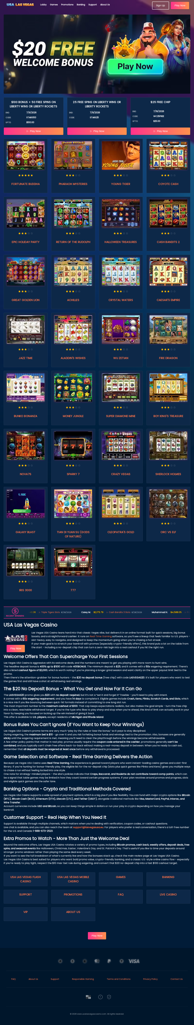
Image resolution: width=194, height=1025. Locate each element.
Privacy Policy (150, 979)
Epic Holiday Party (25, 242)
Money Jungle (73, 416)
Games (54, 4)
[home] (20, 8)
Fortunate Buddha (26, 184)
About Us (105, 4)
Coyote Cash (168, 184)
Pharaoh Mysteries (73, 184)
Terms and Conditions (119, 979)
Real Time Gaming (101, 636)
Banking (81, 4)
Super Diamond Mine (121, 416)
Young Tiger (120, 184)
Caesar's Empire (168, 300)
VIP (25, 912)
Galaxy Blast (25, 532)
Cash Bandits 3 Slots (98, 612)
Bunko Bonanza (25, 416)
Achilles (73, 300)
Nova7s (25, 474)
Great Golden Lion (26, 300)
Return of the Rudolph (73, 242)
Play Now (180, 5)
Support (92, 4)
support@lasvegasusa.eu (88, 827)
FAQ (120, 894)
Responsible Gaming (83, 979)
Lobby (43, 4)
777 (73, 590)
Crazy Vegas (121, 474)
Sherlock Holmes (168, 474)
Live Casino (168, 894)
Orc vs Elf (168, 532)
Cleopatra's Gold (121, 532)
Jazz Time (26, 358)
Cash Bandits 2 (168, 242)
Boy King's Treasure (168, 416)
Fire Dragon (168, 358)
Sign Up (160, 5)
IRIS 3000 (25, 590)
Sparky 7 (73, 474)
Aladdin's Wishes (73, 358)
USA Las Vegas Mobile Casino (73, 879)
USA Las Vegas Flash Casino (25, 879)
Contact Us (177, 979)
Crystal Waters (121, 300)
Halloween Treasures (121, 242)
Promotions (67, 4)
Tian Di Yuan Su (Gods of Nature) (73, 534)
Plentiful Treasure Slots (178, 612)
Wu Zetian (120, 358)
